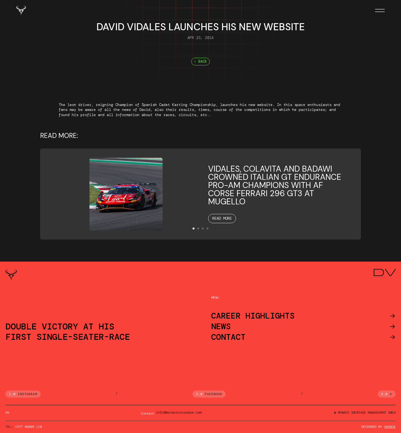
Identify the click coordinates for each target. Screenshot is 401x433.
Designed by (378, 427)
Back (202, 61)
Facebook (213, 394)
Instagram (27, 394)
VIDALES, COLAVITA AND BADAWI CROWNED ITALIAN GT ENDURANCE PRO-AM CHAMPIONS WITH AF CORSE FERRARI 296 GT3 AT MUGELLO (274, 185)
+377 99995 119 (28, 427)
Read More (222, 218)
